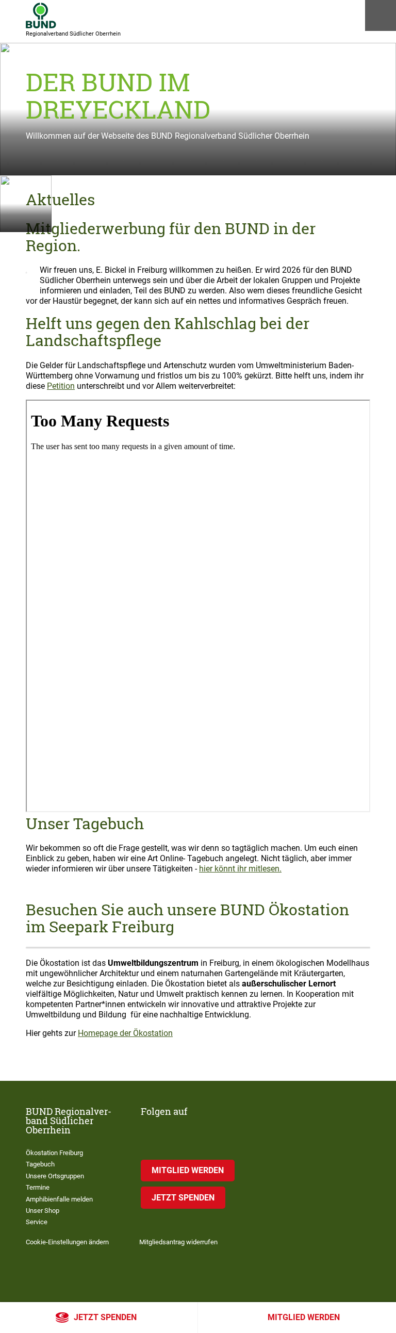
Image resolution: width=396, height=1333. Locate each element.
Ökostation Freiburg (54, 1153)
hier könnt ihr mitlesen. (240, 869)
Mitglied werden (304, 1317)
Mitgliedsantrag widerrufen (178, 1242)
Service (36, 1222)
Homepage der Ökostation (125, 1033)
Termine (38, 1187)
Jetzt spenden (105, 1317)
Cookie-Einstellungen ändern (67, 1242)
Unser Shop (42, 1210)
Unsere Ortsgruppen (55, 1176)
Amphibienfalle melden (59, 1199)
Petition (61, 386)
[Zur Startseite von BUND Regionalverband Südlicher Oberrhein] (41, 15)
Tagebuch (40, 1164)
